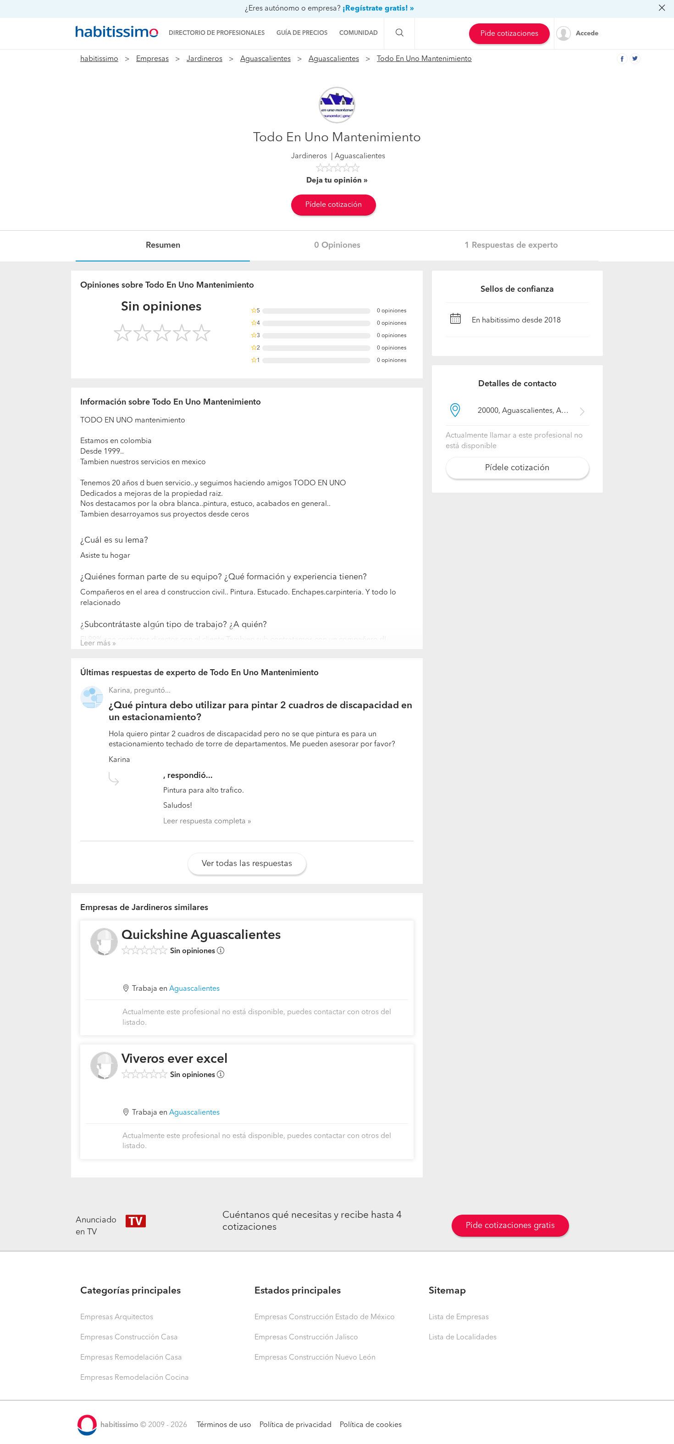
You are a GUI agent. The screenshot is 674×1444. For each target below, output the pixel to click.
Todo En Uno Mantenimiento (424, 59)
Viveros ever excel (175, 1059)
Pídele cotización (333, 205)
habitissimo (99, 59)
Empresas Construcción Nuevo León (315, 1357)
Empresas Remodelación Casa (131, 1357)
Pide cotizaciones (509, 34)
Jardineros (204, 59)
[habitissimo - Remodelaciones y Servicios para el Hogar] (117, 31)
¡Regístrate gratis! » (378, 8)
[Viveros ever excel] (104, 1065)
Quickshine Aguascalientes (201, 935)
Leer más (95, 643)
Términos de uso (224, 1425)
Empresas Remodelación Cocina (134, 1378)
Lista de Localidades (463, 1337)
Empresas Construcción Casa (129, 1337)
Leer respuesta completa (204, 821)
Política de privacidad (295, 1425)
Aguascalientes (265, 59)
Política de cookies (371, 1425)
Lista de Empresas (459, 1317)
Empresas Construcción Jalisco (306, 1337)
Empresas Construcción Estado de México (324, 1317)
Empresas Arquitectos (116, 1317)
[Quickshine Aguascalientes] (104, 941)
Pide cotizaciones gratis (510, 1226)
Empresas (152, 59)
